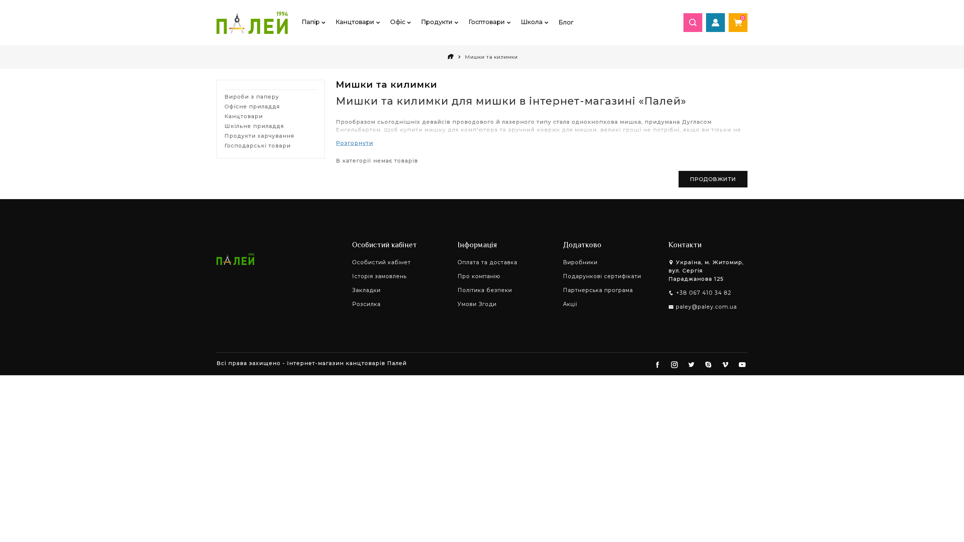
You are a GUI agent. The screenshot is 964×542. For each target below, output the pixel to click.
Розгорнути (354, 143)
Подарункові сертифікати (602, 276)
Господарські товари (257, 145)
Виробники (580, 262)
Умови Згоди (477, 304)
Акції (570, 304)
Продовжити (713, 179)
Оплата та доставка (487, 262)
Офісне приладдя (252, 106)
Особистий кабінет (381, 262)
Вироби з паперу (251, 96)
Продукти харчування (259, 135)
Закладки (366, 290)
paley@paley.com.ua (706, 306)
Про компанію (479, 276)
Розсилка (366, 304)
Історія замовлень (379, 276)
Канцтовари (243, 116)
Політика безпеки (485, 290)
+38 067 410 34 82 (703, 292)
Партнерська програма (598, 290)
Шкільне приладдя (254, 126)
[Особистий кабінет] (715, 22)
